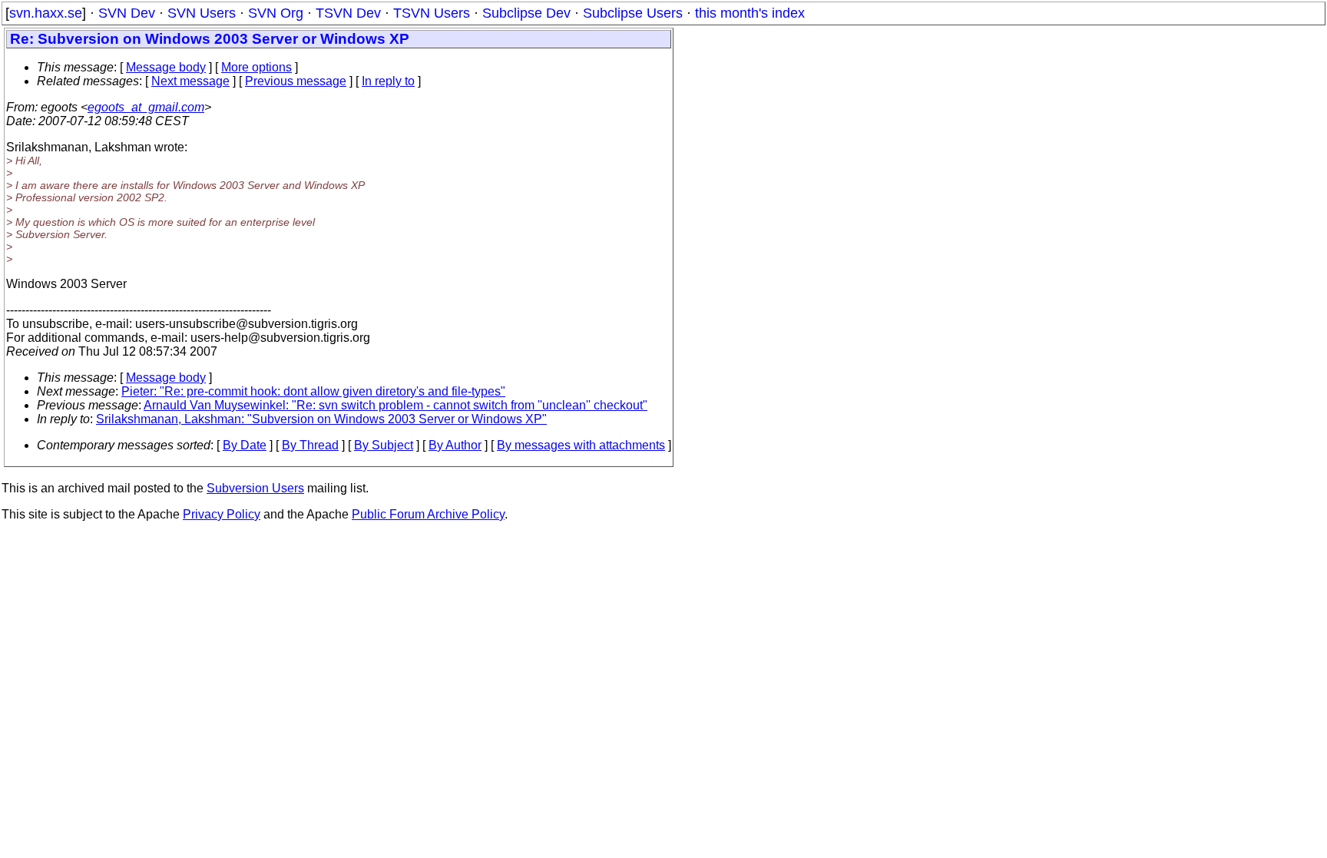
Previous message (295, 81)
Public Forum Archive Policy (428, 514)
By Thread (310, 445)
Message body (166, 67)
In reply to (388, 81)
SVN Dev (126, 13)
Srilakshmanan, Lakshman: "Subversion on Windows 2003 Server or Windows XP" (321, 419)
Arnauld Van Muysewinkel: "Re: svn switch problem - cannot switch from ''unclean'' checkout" (395, 405)
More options (256, 67)
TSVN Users (431, 13)
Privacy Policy (221, 514)
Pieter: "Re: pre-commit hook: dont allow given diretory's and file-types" (313, 391)
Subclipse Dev (526, 13)
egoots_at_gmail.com (146, 107)
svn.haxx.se (45, 13)
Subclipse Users (633, 13)
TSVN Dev (348, 13)
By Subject (383, 445)
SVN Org (275, 13)
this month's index (750, 13)
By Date (244, 445)
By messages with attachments (581, 445)
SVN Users (201, 13)
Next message (190, 81)
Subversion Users (255, 488)
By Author (455, 445)
